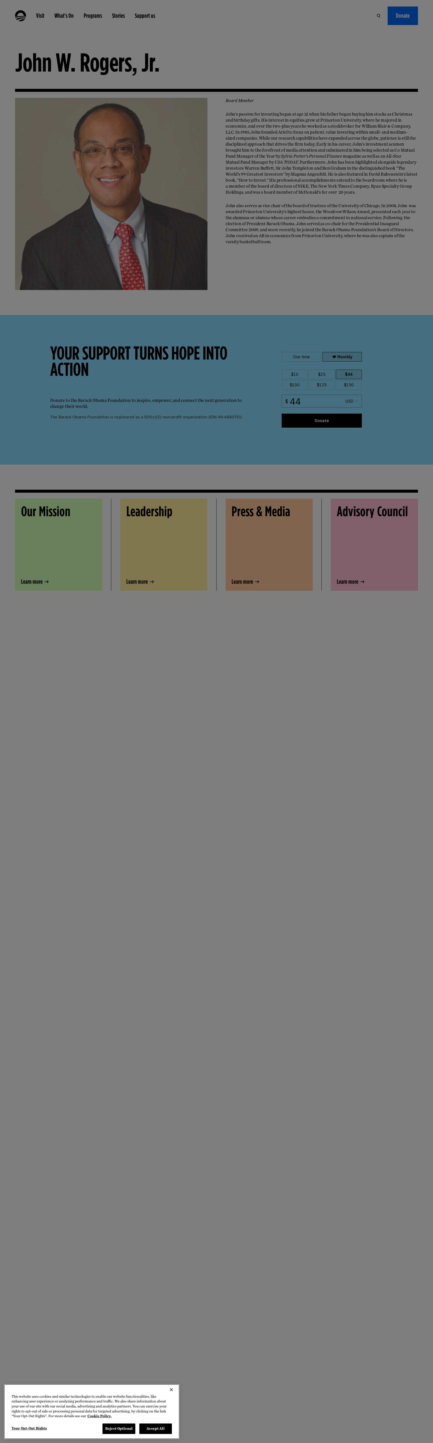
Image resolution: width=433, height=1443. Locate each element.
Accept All (155, 1428)
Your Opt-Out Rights (29, 1428)
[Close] (171, 1389)
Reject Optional (119, 1428)
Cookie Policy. (99, 1416)
